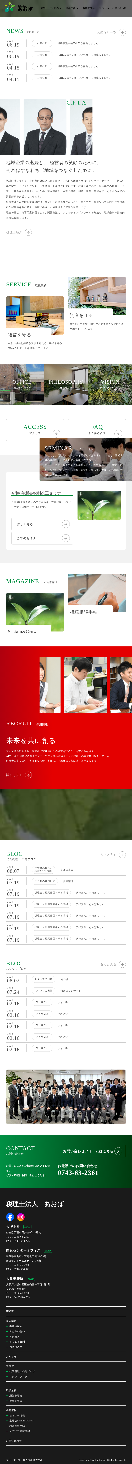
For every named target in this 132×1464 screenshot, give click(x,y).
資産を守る (15, 1400)
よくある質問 (97, 429)
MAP (27, 1227)
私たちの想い (17, 1331)
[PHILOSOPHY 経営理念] (66, 402)
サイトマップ (13, 1460)
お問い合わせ (119, 8)
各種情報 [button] (87, 8)
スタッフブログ (18, 1376)
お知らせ (11, 1356)
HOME (43, 8)
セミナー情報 (17, 1415)
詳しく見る (25, 524)
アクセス (35, 429)
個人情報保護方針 (32, 1460)
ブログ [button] (102, 8)
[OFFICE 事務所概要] (22, 402)
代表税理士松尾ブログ (22, 1371)
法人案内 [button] (54, 8)
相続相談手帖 (17, 1426)
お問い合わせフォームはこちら (88, 1151)
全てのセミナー (28, 538)
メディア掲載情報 (19, 1431)
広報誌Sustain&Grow (21, 1420)
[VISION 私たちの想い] (110, 402)
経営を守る (15, 1395)
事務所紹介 (15, 1326)
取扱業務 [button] (70, 8)
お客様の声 (15, 1347)
